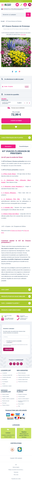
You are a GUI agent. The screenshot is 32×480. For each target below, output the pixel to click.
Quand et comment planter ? (23, 398)
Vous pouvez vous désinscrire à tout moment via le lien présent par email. (15, 345)
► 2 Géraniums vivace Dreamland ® (12, 186)
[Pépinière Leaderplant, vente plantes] (7, 4)
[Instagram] (21, 363)
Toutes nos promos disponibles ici (16, 1)
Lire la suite (23, 34)
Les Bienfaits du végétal (6, 385)
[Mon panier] (29, 4)
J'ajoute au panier (16, 120)
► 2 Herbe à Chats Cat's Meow (10, 213)
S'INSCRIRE (8, 349)
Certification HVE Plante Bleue (24, 377)
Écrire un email (17, 4)
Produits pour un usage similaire (13, 296)
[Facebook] (10, 363)
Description (8, 146)
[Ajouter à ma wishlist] (16, 126)
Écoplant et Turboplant (22, 394)
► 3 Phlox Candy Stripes (8, 174)
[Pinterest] (14, 363)
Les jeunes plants (21, 396)
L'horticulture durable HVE (7, 375)
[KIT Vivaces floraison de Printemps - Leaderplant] (16, 52)
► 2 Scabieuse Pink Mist (10, 199)
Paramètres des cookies (16, 478)
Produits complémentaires (11, 310)
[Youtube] (17, 363)
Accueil (2, 21)
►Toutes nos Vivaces (15, 230)
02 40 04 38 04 (21, 5)
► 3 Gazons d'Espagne (9, 192)
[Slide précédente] (2, 52)
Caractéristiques (23, 146)
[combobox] (13, 15)
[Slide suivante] (30, 52)
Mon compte (25, 4)
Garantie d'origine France (23, 379)
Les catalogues (5, 381)
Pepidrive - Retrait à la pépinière (8, 398)
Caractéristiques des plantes (12, 137)
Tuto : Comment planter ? (10, 303)
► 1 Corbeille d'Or (7, 207)
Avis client (5, 289)
